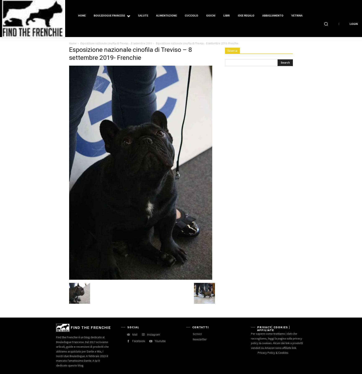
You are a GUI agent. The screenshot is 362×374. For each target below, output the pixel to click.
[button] (326, 24)
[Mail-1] (128, 334)
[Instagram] (143, 334)
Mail (134, 334)
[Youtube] (150, 341)
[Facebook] (128, 341)
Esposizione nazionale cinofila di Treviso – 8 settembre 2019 (116, 43)
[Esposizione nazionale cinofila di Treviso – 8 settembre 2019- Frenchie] (140, 278)
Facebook (138, 341)
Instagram (153, 334)
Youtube (160, 341)
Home (72, 43)
